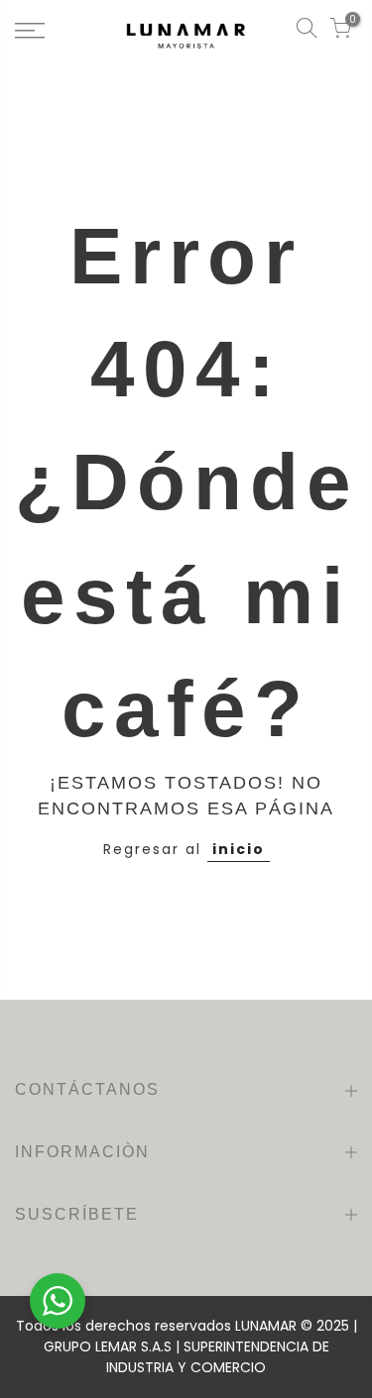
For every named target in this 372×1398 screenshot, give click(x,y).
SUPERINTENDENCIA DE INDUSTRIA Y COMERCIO (217, 1357)
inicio (238, 849)
